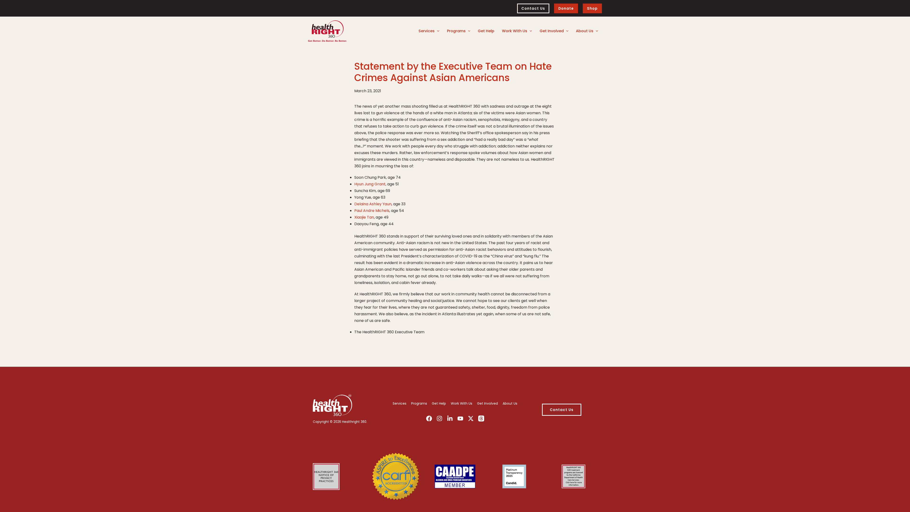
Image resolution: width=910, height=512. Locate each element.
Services (399, 403)
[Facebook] (429, 418)
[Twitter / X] (471, 418)
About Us (510, 403)
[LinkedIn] (450, 418)
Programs (419, 403)
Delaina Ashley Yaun (372, 204)
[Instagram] (439, 418)
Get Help (439, 403)
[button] (533, 8)
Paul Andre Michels (371, 210)
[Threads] (481, 418)
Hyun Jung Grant (370, 184)
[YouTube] (460, 418)
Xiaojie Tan (364, 217)
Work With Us (461, 403)
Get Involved (487, 403)
